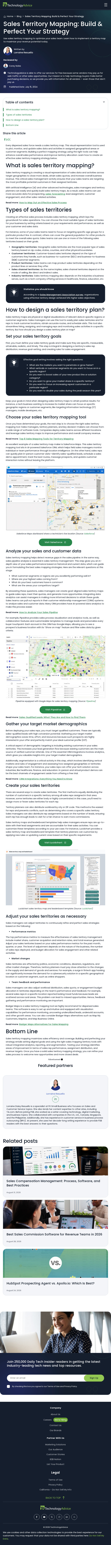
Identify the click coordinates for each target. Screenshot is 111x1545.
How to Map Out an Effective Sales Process (43, 202)
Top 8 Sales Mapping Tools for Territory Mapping (46, 438)
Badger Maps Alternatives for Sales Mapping (43, 1024)
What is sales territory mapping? (23, 109)
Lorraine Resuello (23, 52)
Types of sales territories (19, 114)
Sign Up (94, 1377)
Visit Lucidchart (53, 842)
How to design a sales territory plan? (25, 120)
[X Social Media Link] (52, 1517)
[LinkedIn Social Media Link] (67, 1517)
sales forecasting (55, 194)
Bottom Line (12, 125)
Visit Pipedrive (53, 709)
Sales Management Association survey (61, 294)
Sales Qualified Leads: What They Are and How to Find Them (52, 717)
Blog (19, 16)
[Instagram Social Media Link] (59, 1517)
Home (10, 16)
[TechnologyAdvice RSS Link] (74, 1517)
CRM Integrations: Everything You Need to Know (45, 778)
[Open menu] (105, 4)
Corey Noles (15, 65)
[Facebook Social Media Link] (37, 1517)
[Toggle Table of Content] (104, 102)
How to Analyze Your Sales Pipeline (38, 612)
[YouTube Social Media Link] (44, 1517)
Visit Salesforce (53, 542)
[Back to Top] (55, 1497)
